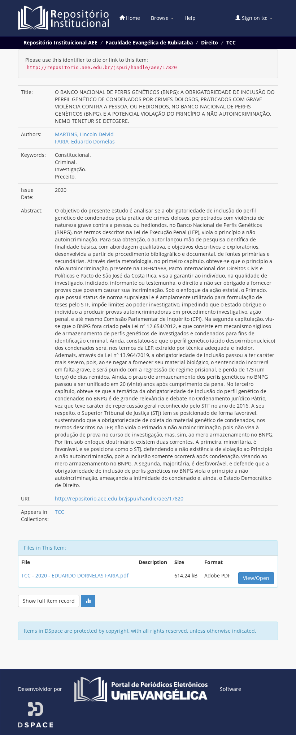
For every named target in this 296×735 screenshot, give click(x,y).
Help (190, 17)
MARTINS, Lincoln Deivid (84, 134)
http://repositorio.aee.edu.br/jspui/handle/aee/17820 (119, 498)
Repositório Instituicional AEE (60, 42)
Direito (209, 42)
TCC (231, 42)
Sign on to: (254, 17)
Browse (160, 17)
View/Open (256, 578)
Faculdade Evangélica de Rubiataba (149, 42)
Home (132, 17)
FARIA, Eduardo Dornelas (85, 141)
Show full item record (49, 600)
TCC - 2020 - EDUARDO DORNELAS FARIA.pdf (75, 575)
